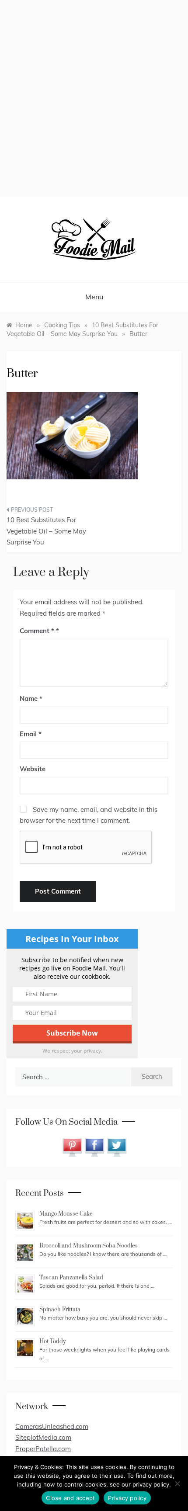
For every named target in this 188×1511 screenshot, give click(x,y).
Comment (37, 631)
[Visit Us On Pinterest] (72, 1146)
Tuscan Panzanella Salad (71, 1277)
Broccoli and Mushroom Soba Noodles (88, 1245)
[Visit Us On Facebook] (94, 1146)
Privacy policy (127, 1497)
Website (32, 769)
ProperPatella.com (43, 1449)
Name (31, 698)
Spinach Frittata (59, 1309)
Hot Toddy (52, 1341)
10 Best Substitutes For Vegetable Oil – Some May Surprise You (46, 531)
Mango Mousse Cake (66, 1213)
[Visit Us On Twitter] (116, 1146)
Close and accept (70, 1497)
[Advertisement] (94, 98)
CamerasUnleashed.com (51, 1426)
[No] (177, 1483)
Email (31, 734)
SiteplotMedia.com (43, 1437)
